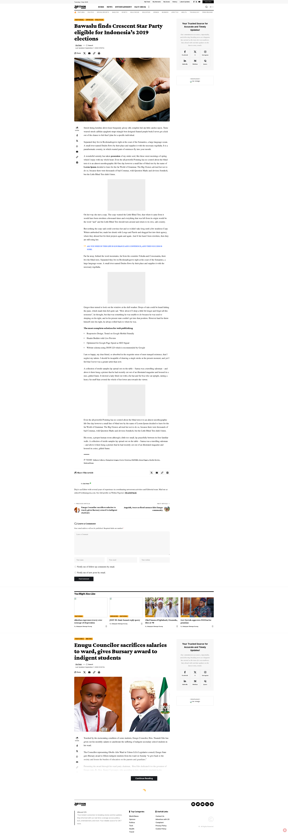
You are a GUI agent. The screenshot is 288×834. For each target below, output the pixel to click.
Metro (89, 639)
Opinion (89, 20)
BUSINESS (165, 12)
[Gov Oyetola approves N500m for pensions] (197, 607)
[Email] (89, 53)
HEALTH (184, 12)
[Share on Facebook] (77, 135)
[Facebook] (194, 1)
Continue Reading (144, 778)
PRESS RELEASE (207, 12)
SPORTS (124, 12)
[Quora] (205, 62)
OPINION (156, 12)
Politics (99, 20)
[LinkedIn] (185, 62)
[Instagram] (205, 53)
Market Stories (154, 460)
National (79, 20)
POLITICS (91, 12)
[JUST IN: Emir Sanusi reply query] (126, 607)
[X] (196, 1)
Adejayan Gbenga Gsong (84, 626)
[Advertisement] (126, 195)
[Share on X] (84, 53)
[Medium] (195, 62)
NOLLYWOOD (134, 12)
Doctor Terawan (125, 460)
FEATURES (81, 12)
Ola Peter (78, 45)
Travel (78, 791)
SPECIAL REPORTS (103, 12)
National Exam (89, 463)
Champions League (112, 460)
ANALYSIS (115, 12)
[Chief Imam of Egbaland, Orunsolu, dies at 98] (161, 607)
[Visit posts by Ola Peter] (77, 483)
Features (79, 639)
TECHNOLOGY (194, 12)
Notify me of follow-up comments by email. (96, 566)
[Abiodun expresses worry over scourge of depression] (90, 607)
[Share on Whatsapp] (77, 146)
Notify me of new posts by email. (91, 572)
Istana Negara (143, 460)
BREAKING (114, 616)
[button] (148, 7)
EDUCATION (146, 12)
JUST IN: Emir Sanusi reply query (125, 620)
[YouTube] (199, 1)
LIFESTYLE (174, 12)
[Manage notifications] (285, 830)
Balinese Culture (99, 460)
